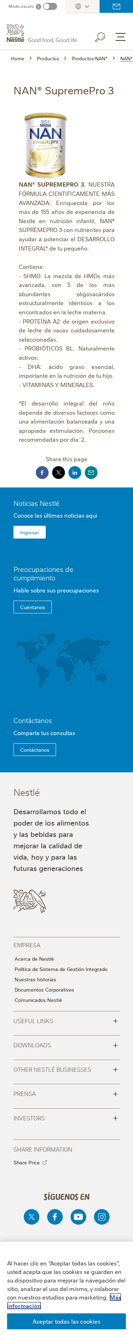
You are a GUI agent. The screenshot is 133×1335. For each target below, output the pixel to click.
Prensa (65, 1093)
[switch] (50, 6)
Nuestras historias (35, 979)
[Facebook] (55, 1217)
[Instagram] (102, 1217)
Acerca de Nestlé (34, 958)
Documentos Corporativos (44, 989)
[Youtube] (78, 1217)
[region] (66, 1288)
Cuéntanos (32, 607)
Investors (65, 1117)
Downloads (65, 1044)
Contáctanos (116, 6)
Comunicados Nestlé (38, 1000)
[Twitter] (31, 1217)
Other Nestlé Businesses (65, 1069)
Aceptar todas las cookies (67, 1321)
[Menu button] (120, 37)
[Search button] (105, 36)
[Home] (43, 33)
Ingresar (29, 532)
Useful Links (65, 1020)
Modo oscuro (21, 6)
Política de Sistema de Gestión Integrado (61, 969)
